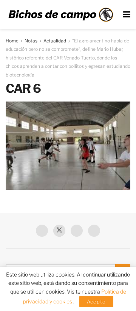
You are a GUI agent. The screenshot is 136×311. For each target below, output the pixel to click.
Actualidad (54, 41)
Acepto (96, 301)
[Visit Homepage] (61, 15)
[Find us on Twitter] (59, 231)
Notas (31, 41)
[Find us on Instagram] (94, 231)
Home (12, 41)
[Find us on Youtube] (77, 231)
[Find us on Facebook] (42, 231)
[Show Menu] (126, 14)
